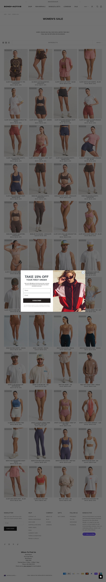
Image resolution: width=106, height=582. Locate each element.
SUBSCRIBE (36, 300)
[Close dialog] (83, 272)
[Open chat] (101, 577)
